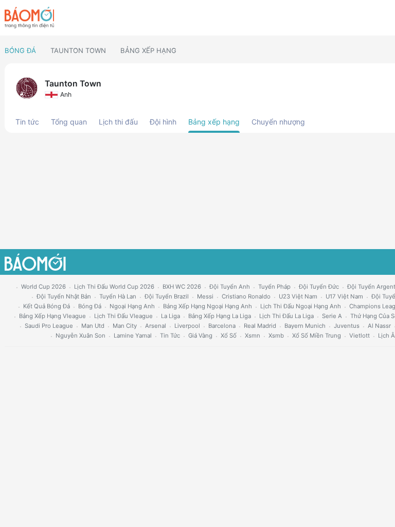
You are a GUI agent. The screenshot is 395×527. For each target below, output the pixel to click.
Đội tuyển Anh (229, 286)
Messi (205, 296)
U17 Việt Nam (344, 296)
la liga (170, 316)
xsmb (276, 335)
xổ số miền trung (316, 335)
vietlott (359, 335)
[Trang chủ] (29, 17)
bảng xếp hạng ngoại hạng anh (207, 306)
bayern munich (305, 325)
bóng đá (89, 306)
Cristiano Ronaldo (246, 296)
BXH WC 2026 (182, 286)
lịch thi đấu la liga (286, 316)
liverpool (187, 325)
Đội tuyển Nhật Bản (64, 296)
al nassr (379, 325)
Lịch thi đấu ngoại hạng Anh (300, 306)
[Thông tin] (368, 18)
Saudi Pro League (49, 325)
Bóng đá (20, 50)
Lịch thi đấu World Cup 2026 (114, 286)
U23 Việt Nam (298, 296)
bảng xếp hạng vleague (52, 316)
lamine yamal (133, 335)
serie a (332, 316)
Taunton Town (78, 50)
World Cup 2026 (43, 286)
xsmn (252, 335)
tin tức (170, 335)
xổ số (229, 335)
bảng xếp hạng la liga (219, 316)
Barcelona (222, 325)
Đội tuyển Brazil (167, 296)
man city (125, 325)
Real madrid (260, 325)
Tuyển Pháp (274, 286)
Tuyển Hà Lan (117, 296)
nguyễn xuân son (80, 335)
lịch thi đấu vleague (123, 316)
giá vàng (200, 335)
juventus (347, 325)
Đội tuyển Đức (319, 286)
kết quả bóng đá (46, 306)
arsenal (155, 325)
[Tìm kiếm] (386, 18)
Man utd (92, 325)
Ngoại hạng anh (132, 306)
